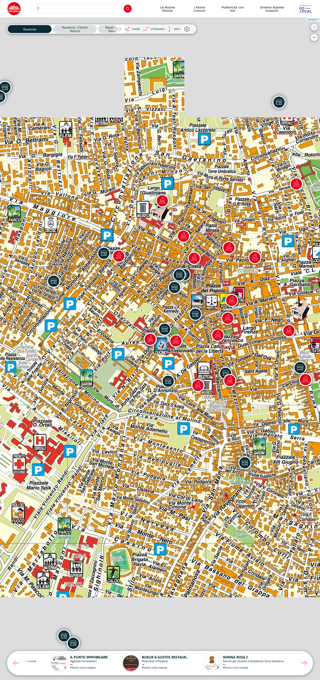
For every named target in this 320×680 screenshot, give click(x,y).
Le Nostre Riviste (167, 8)
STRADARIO (158, 29)
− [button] (314, 37)
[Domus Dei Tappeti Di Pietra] (118, 256)
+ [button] (314, 27)
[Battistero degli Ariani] (255, 257)
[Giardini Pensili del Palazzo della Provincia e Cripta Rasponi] (217, 335)
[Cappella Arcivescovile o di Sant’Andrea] (176, 341)
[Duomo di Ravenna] (150, 339)
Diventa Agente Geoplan (272, 8)
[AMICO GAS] (73, 643)
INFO (172, 30)
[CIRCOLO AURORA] (53, 281)
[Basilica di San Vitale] (183, 236)
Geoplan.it (313, 19)
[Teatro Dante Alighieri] (231, 300)
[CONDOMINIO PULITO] (164, 329)
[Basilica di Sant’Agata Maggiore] (229, 380)
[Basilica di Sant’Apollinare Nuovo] (305, 379)
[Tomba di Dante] (227, 318)
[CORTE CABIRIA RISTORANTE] (179, 274)
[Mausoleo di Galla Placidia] (162, 200)
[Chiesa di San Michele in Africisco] (194, 258)
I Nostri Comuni (199, 8)
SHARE (136, 29)
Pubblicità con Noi (233, 8)
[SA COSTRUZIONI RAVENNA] (103, 253)
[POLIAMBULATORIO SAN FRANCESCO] (279, 102)
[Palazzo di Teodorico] (288, 330)
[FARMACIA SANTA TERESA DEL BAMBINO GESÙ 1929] (168, 381)
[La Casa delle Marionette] (229, 247)
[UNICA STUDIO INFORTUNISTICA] (244, 462)
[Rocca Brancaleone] (296, 184)
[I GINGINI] (174, 287)
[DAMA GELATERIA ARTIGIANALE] (300, 367)
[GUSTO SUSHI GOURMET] (195, 314)
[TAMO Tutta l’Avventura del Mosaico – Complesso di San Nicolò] (198, 385)
